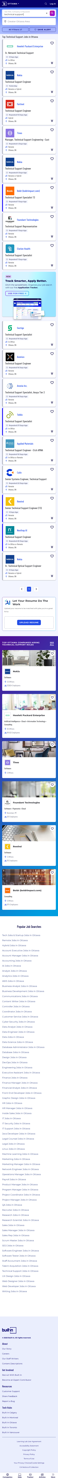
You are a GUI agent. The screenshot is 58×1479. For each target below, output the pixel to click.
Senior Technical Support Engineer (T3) (23, 508)
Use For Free (16, 293)
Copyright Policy (29, 1450)
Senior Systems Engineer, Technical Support (26, 479)
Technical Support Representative (21, 226)
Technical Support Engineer (18, 81)
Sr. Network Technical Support (19, 52)
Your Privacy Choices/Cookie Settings (29, 1463)
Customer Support (11, 1391)
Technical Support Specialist (18, 255)
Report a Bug (8, 1401)
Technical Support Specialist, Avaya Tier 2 (25, 392)
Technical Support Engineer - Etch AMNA (24, 450)
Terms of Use (29, 1459)
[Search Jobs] (52, 13)
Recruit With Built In (12, 1375)
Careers (5, 1353)
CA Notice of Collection (29, 1467)
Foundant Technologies (26, 802)
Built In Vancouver (11, 1432)
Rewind (17, 846)
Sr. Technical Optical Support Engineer (23, 565)
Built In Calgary (9, 1412)
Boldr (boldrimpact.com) (27, 890)
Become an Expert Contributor (16, 1380)
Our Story (6, 1349)
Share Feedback (9, 1396)
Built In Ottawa (9, 1422)
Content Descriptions (12, 1363)
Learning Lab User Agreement (29, 1441)
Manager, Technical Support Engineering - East (27, 139)
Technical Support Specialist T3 (20, 197)
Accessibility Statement (29, 1446)
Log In (53, 4)
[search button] (46, 4)
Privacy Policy (29, 1454)
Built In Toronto (9, 1427)
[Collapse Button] (52, 63)
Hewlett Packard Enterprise (29, 715)
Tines (16, 762)
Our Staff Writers (10, 1358)
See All (52, 644)
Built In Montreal (10, 1417)
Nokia (16, 671)
